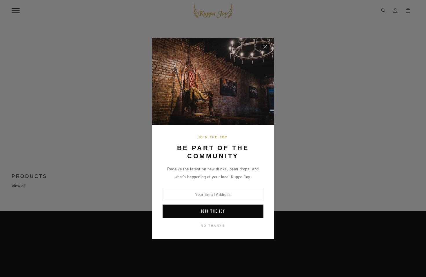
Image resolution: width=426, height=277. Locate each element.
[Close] (265, 46)
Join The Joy (213, 211)
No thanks (213, 225)
